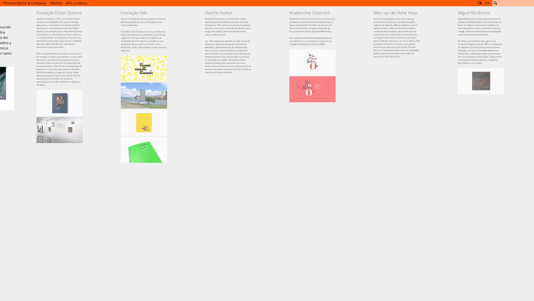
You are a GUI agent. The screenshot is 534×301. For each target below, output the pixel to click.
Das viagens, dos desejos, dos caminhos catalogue (144, 123)
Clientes (56, 3)
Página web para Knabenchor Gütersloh (312, 89)
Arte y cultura (76, 3)
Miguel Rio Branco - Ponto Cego (481, 81)
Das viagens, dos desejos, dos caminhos (144, 68)
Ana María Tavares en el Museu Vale (144, 95)
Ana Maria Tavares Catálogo (144, 149)
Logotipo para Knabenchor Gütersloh (312, 62)
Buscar (495, 3)
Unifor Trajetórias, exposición (59, 130)
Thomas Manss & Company (24, 3)
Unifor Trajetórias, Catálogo (59, 103)
